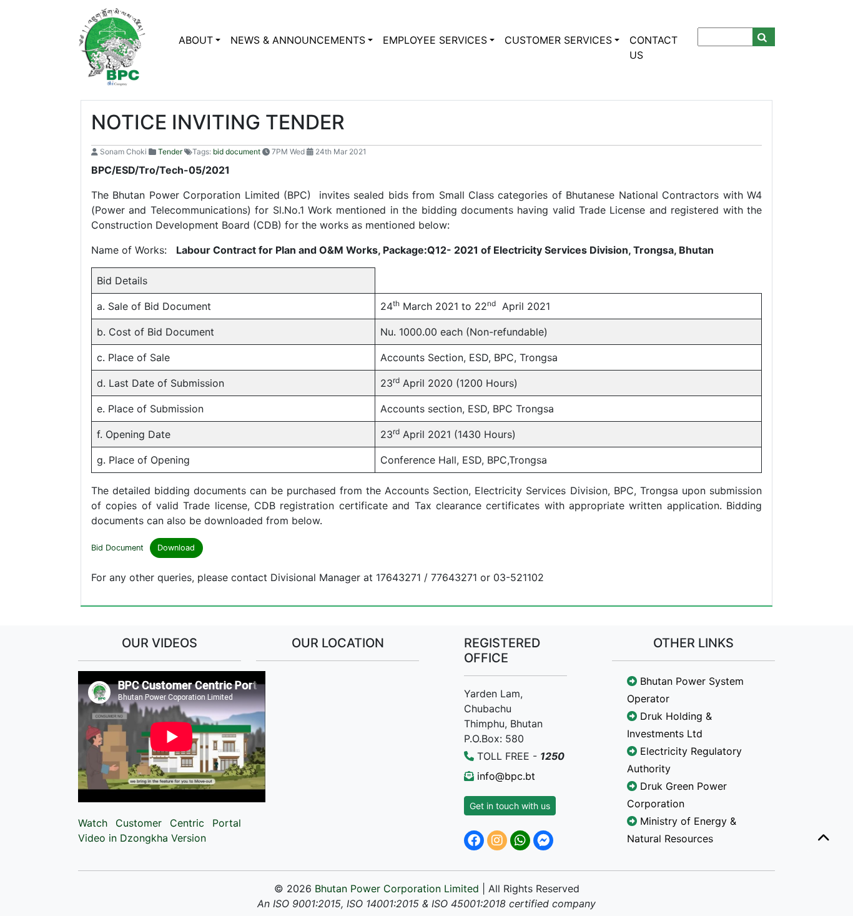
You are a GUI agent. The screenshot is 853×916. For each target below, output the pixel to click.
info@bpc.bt (506, 776)
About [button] (196, 40)
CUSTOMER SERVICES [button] (558, 40)
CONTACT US (653, 47)
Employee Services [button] (435, 40)
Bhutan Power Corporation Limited (397, 888)
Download (176, 547)
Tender (170, 151)
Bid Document (117, 547)
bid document (236, 151)
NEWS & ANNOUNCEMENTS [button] (297, 40)
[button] (824, 839)
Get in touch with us (510, 805)
